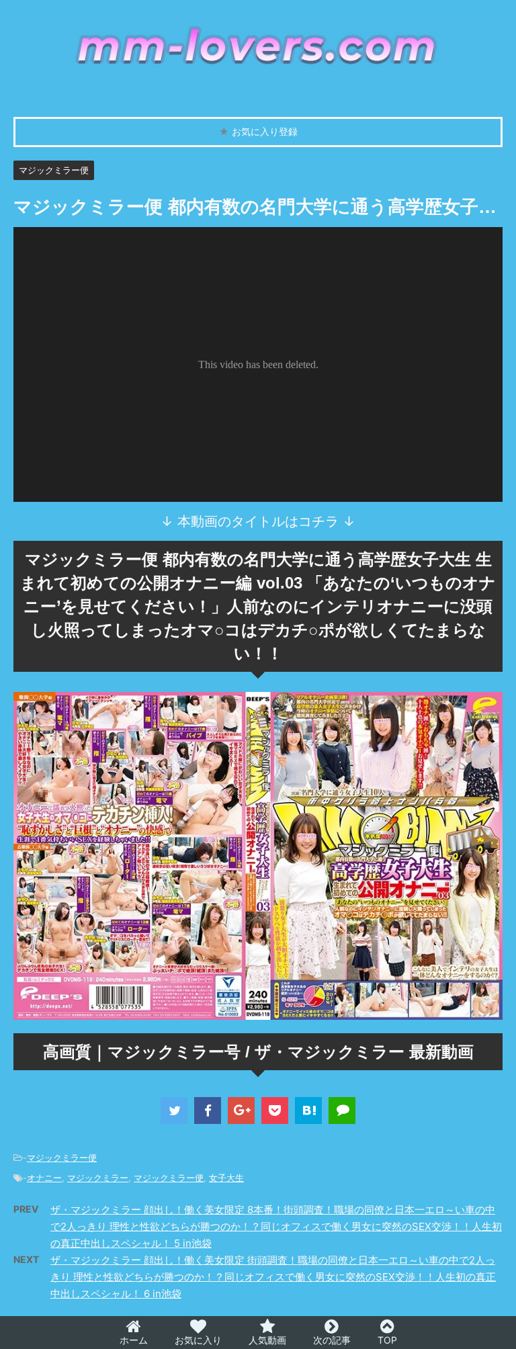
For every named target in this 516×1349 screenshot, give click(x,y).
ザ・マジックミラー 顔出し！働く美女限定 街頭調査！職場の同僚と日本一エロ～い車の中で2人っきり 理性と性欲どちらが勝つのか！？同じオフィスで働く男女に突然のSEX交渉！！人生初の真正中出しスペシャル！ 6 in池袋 (273, 1277)
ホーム (134, 1340)
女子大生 (226, 1177)
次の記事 (332, 1340)
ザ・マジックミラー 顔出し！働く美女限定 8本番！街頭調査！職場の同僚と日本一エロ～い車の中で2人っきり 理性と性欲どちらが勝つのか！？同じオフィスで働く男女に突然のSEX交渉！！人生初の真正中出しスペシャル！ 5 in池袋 (276, 1226)
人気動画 (267, 1340)
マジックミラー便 (62, 1157)
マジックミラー (97, 1177)
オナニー (44, 1177)
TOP (387, 1340)
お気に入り (198, 1340)
